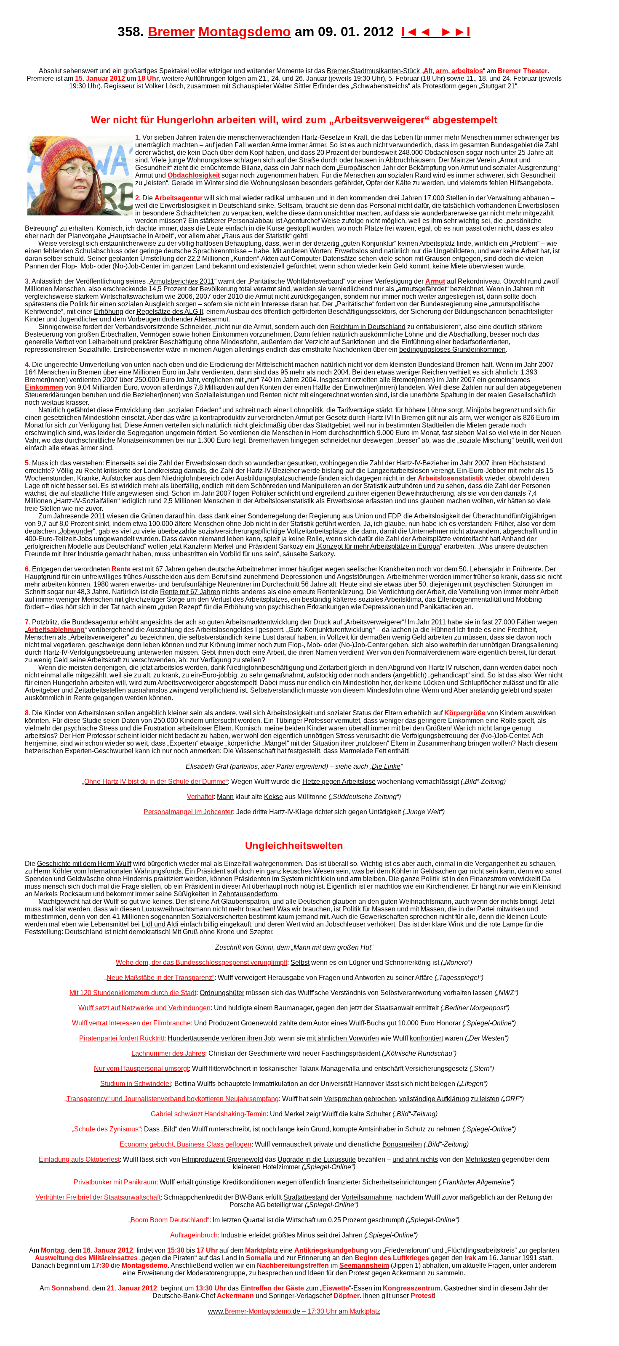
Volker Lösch (164, 86)
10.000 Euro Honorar (429, 1023)
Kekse (273, 796)
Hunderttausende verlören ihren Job (221, 1038)
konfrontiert (426, 1038)
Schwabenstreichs (380, 86)
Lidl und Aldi (160, 924)
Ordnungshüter (222, 992)
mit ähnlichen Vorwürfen (343, 1038)
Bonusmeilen (402, 1144)
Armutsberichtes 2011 (181, 281)
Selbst (300, 962)
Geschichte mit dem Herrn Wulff (84, 863)
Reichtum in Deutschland (368, 326)
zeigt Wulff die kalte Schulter (348, 1114)
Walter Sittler (292, 86)
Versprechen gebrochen (360, 1098)
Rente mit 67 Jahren (190, 591)
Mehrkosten (482, 1159)
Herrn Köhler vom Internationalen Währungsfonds (107, 871)
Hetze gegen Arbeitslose (339, 781)
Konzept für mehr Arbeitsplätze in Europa (379, 546)
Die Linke (386, 766)
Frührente (527, 569)
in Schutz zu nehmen (429, 1129)
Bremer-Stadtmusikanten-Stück (373, 70)
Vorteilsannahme (367, 1197)
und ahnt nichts (415, 1159)
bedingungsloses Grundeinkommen (452, 349)
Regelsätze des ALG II (169, 311)
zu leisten (485, 1098)
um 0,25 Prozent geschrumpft (360, 1220)
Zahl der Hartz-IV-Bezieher (409, 463)
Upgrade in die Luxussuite (316, 1159)
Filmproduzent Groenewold (222, 1159)
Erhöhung (108, 311)
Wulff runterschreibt (221, 1129)
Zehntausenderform (248, 893)
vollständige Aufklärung (434, 1098)
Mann (225, 796)
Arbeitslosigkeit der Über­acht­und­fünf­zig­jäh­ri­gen (485, 516)
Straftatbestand (305, 1197)
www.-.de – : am (294, 1311)
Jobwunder (76, 531)
